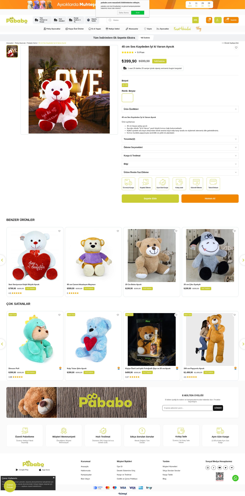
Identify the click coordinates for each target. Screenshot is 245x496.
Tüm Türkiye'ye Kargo (43, 20)
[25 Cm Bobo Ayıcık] (151, 255)
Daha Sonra (124, 13)
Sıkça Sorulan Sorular (171, 471)
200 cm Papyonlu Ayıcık (194, 368)
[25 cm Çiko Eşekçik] (210, 255)
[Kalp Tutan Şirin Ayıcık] (93, 339)
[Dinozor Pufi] (35, 339)
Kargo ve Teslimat (124, 475)
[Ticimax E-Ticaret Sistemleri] (122, 494)
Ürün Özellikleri (131, 109)
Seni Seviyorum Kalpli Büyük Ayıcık (24, 284)
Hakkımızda (85, 471)
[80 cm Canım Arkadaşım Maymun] (93, 255)
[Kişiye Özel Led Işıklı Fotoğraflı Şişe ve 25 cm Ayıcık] (151, 339)
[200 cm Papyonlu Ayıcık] (210, 339)
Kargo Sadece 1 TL (77, 20)
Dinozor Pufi (14, 368)
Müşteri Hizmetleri (170, 466)
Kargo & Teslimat (132, 156)
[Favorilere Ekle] (236, 47)
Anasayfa (84, 466)
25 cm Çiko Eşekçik (192, 284)
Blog (164, 479)
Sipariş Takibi (94, 20)
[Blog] (198, 29)
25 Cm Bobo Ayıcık (133, 284)
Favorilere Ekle (59, 231)
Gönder (218, 408)
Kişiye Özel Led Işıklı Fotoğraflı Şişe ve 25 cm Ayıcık (147, 368)
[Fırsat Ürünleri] (182, 29)
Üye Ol (119, 466)
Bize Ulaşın (85, 479)
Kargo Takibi (168, 475)
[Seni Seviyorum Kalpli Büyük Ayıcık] (35, 255)
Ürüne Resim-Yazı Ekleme (136, 172)
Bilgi (126, 164)
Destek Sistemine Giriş (126, 471)
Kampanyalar (86, 475)
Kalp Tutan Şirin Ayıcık (77, 368)
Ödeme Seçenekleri (133, 147)
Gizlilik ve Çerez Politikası (127, 479)
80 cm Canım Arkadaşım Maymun (81, 284)
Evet (137, 13)
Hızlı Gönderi (61, 20)
